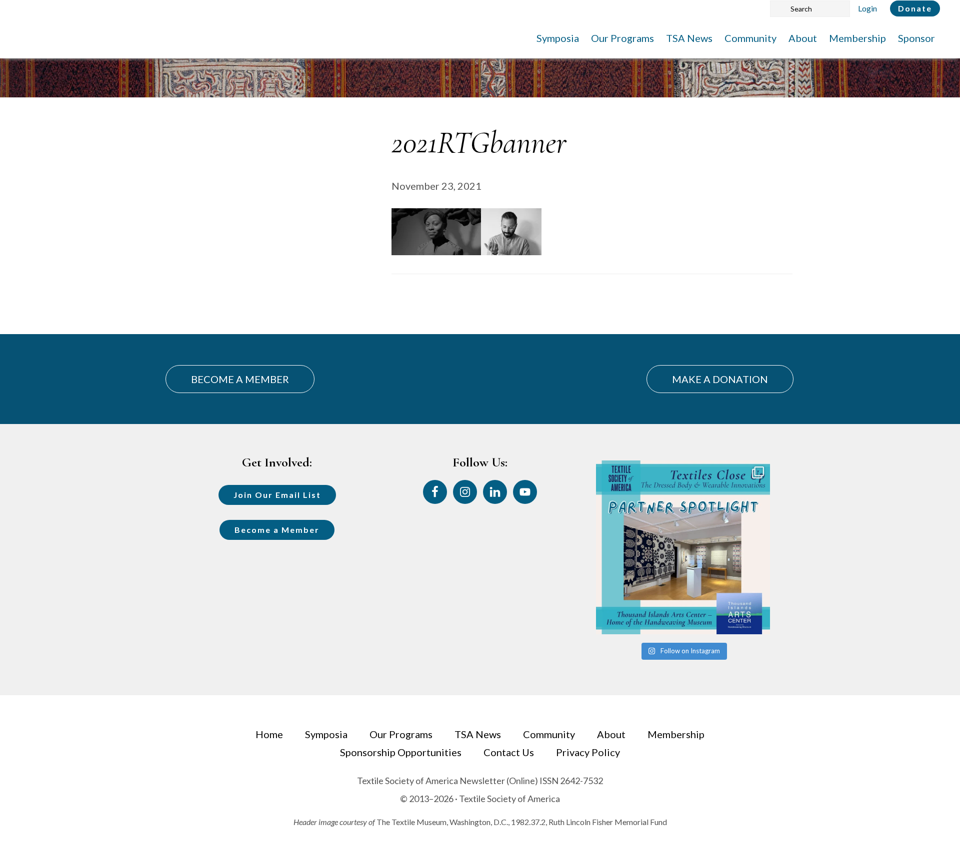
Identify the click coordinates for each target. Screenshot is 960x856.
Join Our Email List (277, 494)
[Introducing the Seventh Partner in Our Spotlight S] (683, 547)
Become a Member (277, 529)
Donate (915, 8)
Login (867, 8)
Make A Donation (720, 379)
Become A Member (240, 379)
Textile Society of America (118, 37)
